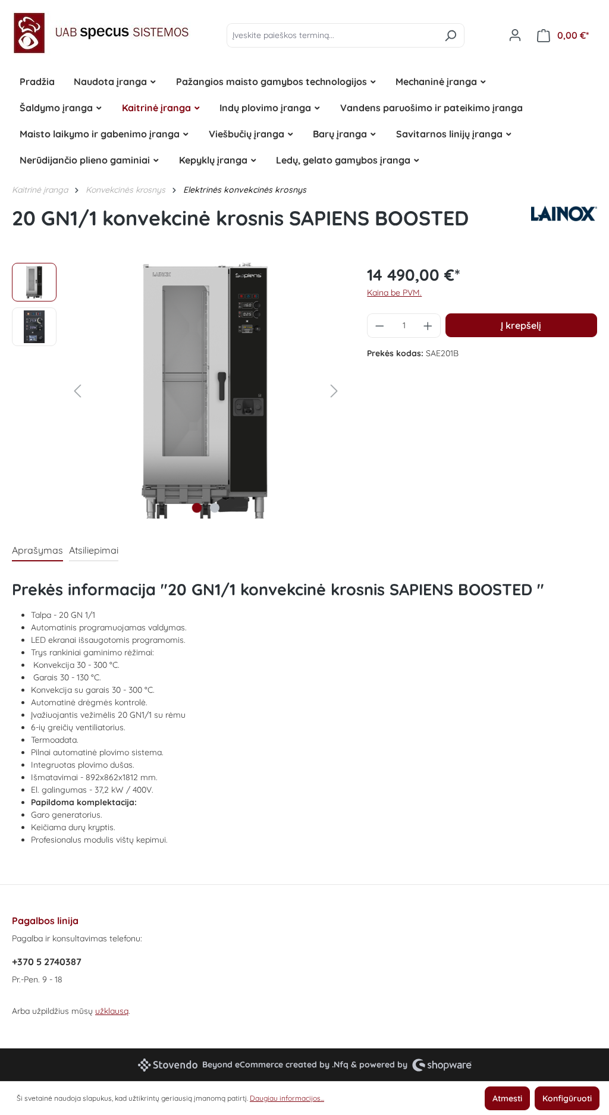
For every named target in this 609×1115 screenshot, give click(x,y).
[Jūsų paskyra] (515, 35)
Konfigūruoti (567, 1098)
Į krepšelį (521, 325)
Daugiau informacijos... (287, 1098)
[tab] (37, 550)
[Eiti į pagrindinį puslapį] (101, 33)
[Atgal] (77, 391)
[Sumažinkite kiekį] (379, 325)
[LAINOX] (564, 222)
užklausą (111, 1011)
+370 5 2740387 (46, 962)
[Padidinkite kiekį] (428, 325)
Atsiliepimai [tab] (93, 550)
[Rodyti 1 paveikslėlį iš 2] (197, 508)
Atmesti (507, 1098)
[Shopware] (442, 1065)
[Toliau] (334, 391)
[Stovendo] (167, 1065)
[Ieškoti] (450, 35)
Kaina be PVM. (394, 292)
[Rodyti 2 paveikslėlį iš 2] (214, 508)
